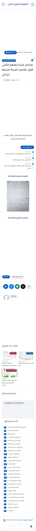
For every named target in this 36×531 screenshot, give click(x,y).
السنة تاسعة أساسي (12, 461)
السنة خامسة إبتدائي (12, 474)
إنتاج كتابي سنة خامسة (13, 447)
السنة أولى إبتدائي (12, 454)
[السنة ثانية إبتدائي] (12, 523)
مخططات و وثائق (12, 507)
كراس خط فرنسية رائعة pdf (22, 160)
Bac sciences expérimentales (15, 427)
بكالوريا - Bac (10, 491)
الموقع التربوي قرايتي (18, 4)
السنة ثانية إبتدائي (12, 471)
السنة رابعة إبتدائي (8, 60)
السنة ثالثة (10, 464)
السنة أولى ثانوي (12, 457)
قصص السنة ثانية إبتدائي (14, 497)
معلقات (8, 511)
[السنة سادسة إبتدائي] (27, 523)
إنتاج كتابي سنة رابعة (13, 451)
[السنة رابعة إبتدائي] (20, 523)
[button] (11, 286)
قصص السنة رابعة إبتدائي (14, 501)
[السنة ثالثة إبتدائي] (16, 523)
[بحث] (32, 4)
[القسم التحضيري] (4, 523)
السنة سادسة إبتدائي (12, 484)
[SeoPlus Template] (4, 520)
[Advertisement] (18, 30)
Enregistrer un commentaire (14, 403)
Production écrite (11, 430)
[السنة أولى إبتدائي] (8, 523)
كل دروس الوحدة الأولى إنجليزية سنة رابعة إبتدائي (17, 167)
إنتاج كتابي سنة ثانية (13, 444)
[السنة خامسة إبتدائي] (23, 523)
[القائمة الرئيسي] (3, 4)
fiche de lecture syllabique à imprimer (18, 154)
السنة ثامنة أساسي (12, 467)
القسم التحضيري (11, 487)
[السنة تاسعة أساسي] (20, 527)
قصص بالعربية (11, 504)
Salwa (7, 80)
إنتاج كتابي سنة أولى (12, 437)
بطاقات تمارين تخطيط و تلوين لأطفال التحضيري (25, 52)
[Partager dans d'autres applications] (28, 286)
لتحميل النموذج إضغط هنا (18, 176)
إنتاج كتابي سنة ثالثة (13, 441)
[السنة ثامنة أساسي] (16, 527)
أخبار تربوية (10, 434)
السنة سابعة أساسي (12, 481)
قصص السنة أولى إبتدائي (14, 494)
